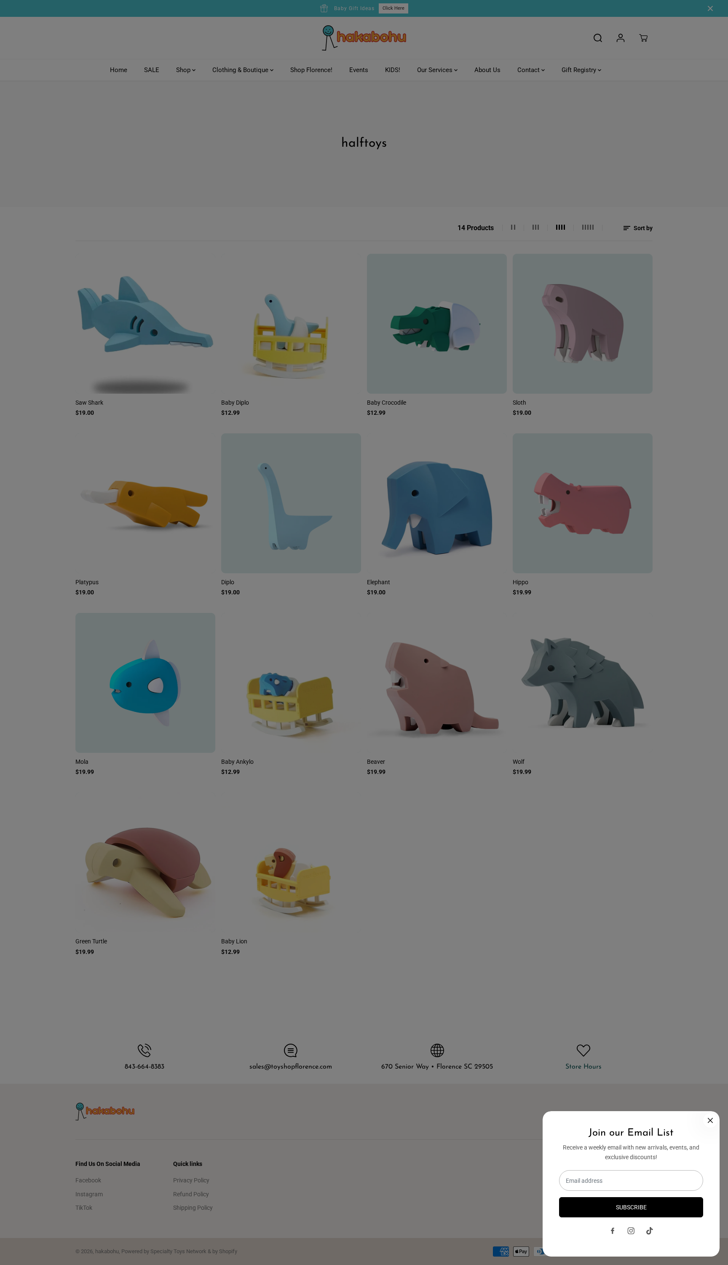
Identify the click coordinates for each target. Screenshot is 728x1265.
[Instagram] (631, 1231)
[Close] (710, 1120)
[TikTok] (649, 1231)
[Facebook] (612, 1231)
